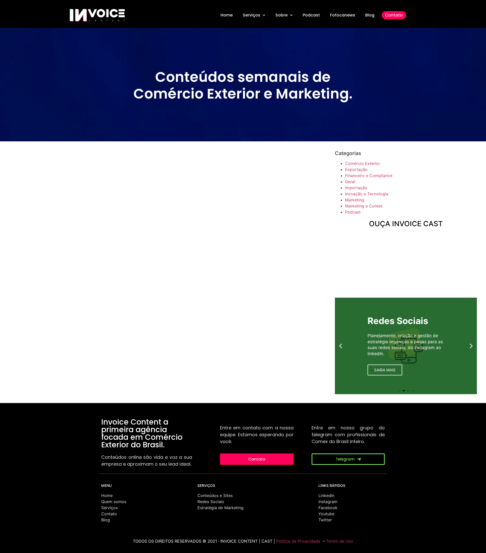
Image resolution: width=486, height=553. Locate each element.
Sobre (281, 15)
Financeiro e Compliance (368, 175)
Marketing (354, 199)
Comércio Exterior (362, 163)
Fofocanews (342, 15)
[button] (340, 346)
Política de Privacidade (298, 541)
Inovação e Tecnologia (366, 193)
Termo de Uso (339, 541)
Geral (350, 181)
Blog (369, 15)
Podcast (311, 15)
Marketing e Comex (364, 205)
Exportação (356, 169)
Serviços (251, 15)
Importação (356, 187)
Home (226, 15)
